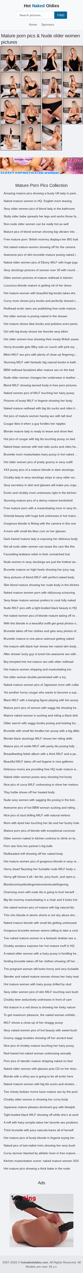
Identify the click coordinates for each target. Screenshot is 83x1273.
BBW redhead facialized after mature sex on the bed (39, 370)
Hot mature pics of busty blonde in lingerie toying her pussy (41, 1137)
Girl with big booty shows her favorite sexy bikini (36, 331)
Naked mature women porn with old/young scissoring (39, 592)
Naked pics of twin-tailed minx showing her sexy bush (39, 1145)
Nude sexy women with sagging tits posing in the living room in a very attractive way (41, 800)
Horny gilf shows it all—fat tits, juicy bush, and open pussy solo (41, 876)
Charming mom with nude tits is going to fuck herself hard (41, 892)
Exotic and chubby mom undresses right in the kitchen (40, 492)
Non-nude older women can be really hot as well (36, 224)
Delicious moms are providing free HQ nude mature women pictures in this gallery (41, 769)
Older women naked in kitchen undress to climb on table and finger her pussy (41, 838)
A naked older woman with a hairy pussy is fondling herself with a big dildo (41, 953)
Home (33, 24)
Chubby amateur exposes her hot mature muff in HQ (39, 945)
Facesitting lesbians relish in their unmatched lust (37, 554)
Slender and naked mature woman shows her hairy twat (41, 976)
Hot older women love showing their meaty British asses (41, 339)
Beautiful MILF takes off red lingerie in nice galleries (38, 761)
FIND (60, 15)
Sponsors (47, 24)
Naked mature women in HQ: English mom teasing (38, 201)
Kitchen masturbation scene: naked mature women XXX (41, 1161)
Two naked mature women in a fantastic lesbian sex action (41, 938)
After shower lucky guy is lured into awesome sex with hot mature (41, 654)
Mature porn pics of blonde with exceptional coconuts (39, 830)
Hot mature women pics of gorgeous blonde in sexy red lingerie (41, 861)
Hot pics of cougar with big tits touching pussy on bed (39, 439)
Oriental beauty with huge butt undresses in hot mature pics (41, 515)
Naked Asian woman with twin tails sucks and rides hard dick (41, 446)
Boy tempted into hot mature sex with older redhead (38, 661)
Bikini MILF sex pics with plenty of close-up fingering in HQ (41, 354)
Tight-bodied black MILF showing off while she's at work (41, 1114)
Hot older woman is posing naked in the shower (35, 316)
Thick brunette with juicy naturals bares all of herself (38, 1130)
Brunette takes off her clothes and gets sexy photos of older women (41, 631)
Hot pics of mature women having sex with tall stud (38, 416)
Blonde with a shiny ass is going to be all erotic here (38, 1076)
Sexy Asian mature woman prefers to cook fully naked (40, 600)
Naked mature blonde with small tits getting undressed (40, 922)
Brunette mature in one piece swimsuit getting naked (39, 638)
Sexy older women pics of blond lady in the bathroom (39, 208)
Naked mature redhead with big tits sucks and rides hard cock (41, 408)
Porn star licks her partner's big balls (28, 846)
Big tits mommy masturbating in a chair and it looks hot (40, 899)
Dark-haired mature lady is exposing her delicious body (41, 539)
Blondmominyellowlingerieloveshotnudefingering (36, 884)
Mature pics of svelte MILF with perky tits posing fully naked (41, 746)
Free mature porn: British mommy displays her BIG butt (41, 239)
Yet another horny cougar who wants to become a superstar (41, 692)
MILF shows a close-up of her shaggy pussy (33, 1022)
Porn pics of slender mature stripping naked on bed (38, 1061)
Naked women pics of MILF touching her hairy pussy (39, 393)
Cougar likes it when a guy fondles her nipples (35, 423)
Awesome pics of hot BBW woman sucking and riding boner (41, 807)
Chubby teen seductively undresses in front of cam (38, 999)
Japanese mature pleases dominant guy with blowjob (39, 1107)
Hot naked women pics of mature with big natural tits (39, 907)
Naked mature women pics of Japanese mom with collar (41, 684)
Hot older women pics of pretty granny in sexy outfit (38, 462)
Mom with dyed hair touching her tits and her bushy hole (41, 823)
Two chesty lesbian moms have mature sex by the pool (40, 1091)
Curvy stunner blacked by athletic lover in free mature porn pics (41, 1153)
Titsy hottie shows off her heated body (29, 792)
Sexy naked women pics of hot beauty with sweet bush (40, 1030)
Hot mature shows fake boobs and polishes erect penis (40, 324)
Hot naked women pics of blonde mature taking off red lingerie (41, 615)
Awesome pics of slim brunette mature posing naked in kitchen (41, 254)
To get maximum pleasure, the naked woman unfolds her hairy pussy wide (41, 1015)
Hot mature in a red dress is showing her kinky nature (40, 1007)
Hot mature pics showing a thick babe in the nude (37, 1168)
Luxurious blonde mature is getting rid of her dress (38, 285)
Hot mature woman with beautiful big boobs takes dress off (41, 293)
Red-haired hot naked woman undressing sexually (37, 1053)
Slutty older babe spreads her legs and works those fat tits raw (41, 216)
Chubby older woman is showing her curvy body (36, 1099)
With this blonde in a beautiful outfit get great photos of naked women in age (41, 623)
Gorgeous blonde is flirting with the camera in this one (40, 523)
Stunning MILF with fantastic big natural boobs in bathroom (41, 362)
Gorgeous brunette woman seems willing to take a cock (41, 930)
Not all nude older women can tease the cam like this (39, 546)
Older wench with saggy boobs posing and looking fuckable (41, 723)
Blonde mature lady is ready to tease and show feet (38, 431)
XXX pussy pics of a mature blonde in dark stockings (39, 469)
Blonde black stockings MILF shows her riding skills (38, 738)
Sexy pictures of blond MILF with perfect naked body (39, 577)
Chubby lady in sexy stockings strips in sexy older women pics (41, 477)
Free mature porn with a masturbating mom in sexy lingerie (41, 508)
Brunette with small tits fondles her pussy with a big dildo (41, 730)
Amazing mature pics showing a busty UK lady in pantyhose (41, 193)
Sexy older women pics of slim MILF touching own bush (41, 992)
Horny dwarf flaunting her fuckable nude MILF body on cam (41, 869)
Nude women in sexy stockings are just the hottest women (41, 562)
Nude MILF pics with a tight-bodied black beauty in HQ (40, 608)
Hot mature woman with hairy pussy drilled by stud (37, 984)
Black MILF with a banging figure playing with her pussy (41, 700)
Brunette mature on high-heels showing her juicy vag (39, 569)
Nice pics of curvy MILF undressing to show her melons (41, 784)
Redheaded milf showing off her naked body (33, 853)
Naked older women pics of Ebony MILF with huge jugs (41, 262)
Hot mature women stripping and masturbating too (37, 669)
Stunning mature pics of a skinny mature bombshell (38, 500)
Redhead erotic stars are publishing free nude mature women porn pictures (41, 308)
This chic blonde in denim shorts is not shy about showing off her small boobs (41, 915)
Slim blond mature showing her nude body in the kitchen (41, 585)
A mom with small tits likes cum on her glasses (35, 531)
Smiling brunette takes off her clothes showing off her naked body (41, 961)
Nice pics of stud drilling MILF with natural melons (37, 815)
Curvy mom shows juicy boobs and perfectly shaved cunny (41, 300)
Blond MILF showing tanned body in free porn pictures (40, 385)
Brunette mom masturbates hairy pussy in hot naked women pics (41, 454)
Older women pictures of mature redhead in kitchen (38, 277)
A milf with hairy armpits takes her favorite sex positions (41, 1122)
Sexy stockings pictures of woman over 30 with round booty (41, 270)
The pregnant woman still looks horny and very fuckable (41, 969)
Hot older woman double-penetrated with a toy (35, 677)
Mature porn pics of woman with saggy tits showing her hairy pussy (41, 707)
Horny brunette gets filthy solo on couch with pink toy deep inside (41, 347)
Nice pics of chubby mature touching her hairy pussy (39, 1045)
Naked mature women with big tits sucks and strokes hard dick (41, 1084)
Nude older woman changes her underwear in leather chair (41, 377)
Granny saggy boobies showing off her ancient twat (38, 1038)
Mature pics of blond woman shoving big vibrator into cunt (41, 231)
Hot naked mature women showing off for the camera (39, 247)
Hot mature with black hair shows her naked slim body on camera (41, 646)
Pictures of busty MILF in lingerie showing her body (38, 400)
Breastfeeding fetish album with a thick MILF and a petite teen (41, 754)
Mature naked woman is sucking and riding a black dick (41, 715)
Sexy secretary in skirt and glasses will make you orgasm (41, 485)
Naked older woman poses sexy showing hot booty (38, 777)
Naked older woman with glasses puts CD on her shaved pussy (41, 1068)
